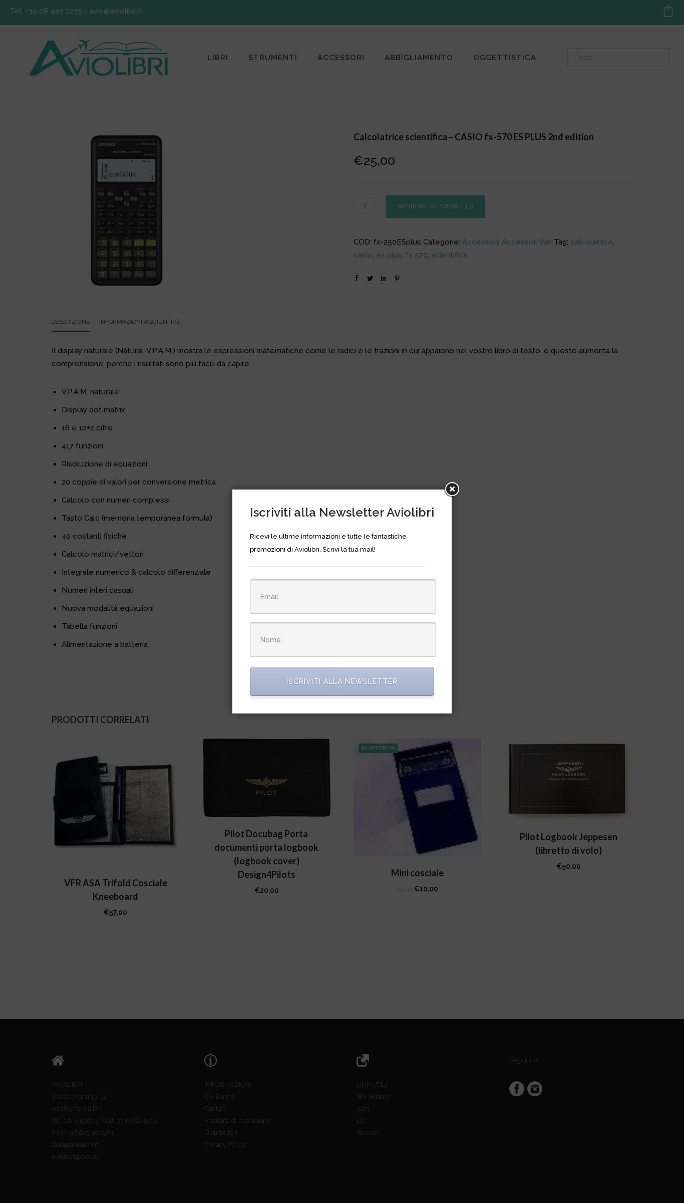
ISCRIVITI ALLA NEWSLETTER (342, 681)
